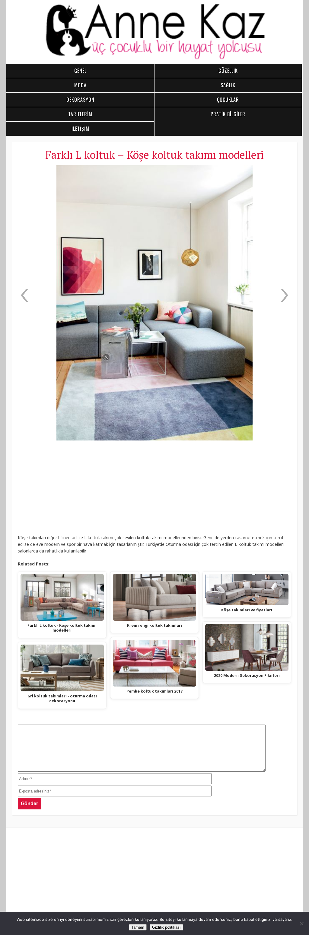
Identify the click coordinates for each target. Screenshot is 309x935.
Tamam (137, 927)
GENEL (80, 70)
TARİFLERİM (80, 114)
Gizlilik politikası (166, 927)
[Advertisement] (154, 489)
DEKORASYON (80, 99)
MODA (80, 85)
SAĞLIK (228, 85)
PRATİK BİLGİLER (228, 114)
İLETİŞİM (80, 128)
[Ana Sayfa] (154, 58)
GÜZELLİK (228, 70)
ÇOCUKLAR (228, 99)
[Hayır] (301, 924)
